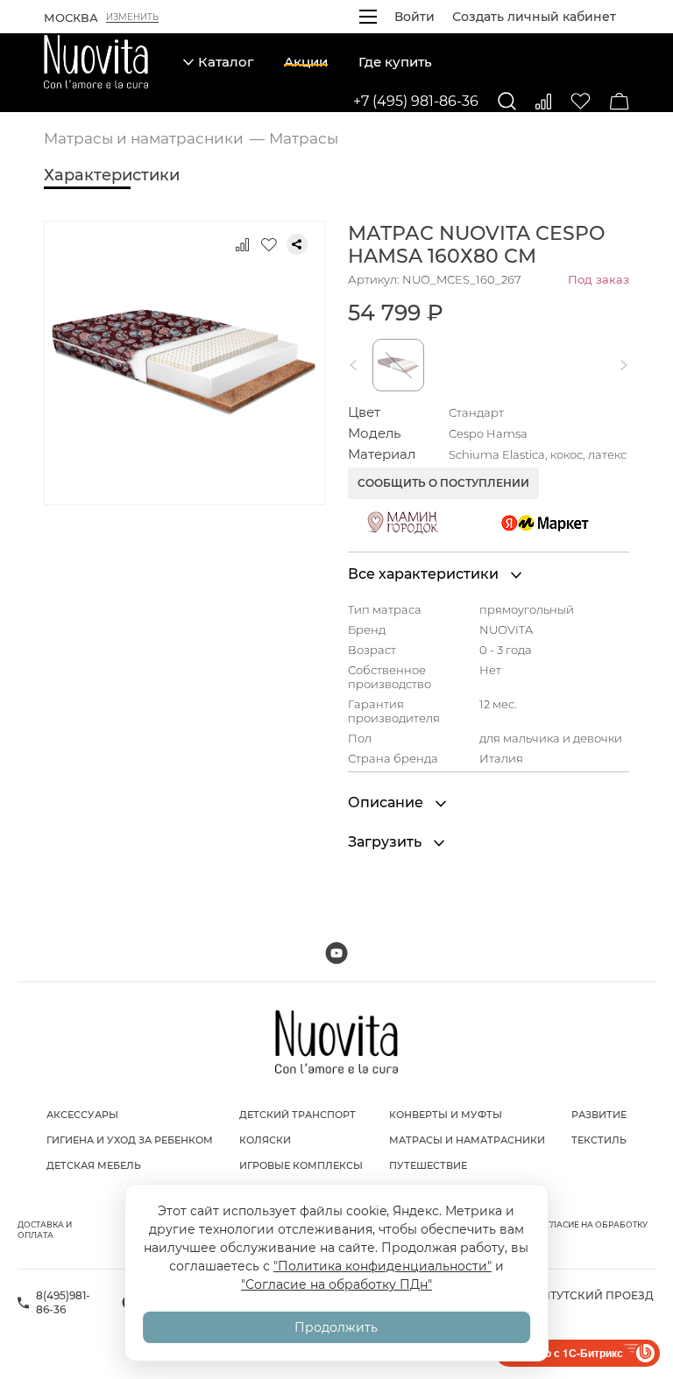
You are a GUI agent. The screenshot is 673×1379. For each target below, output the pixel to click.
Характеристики (112, 175)
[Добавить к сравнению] (242, 244)
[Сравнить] (543, 101)
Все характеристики (425, 574)
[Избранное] (580, 101)
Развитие (599, 1114)
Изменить (132, 17)
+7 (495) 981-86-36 (415, 101)
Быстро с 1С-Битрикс (567, 1353)
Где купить (395, 61)
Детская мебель (93, 1165)
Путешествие (428, 1165)
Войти (414, 17)
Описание (387, 802)
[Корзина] (619, 101)
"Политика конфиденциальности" (382, 1266)
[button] (356, 365)
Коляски (265, 1140)
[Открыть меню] (368, 17)
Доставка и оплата (45, 1230)
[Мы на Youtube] (336, 953)
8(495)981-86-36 (63, 1302)
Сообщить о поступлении (443, 482)
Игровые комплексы (301, 1165)
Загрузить (386, 842)
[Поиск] (507, 101)
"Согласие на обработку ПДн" (336, 1284)
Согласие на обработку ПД (591, 1230)
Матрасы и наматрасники (467, 1140)
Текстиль (599, 1140)
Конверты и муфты (445, 1114)
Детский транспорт (297, 1114)
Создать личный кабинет (534, 17)
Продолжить (336, 1327)
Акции (306, 61)
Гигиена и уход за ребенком (129, 1140)
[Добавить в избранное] (269, 244)
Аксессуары (82, 1114)
